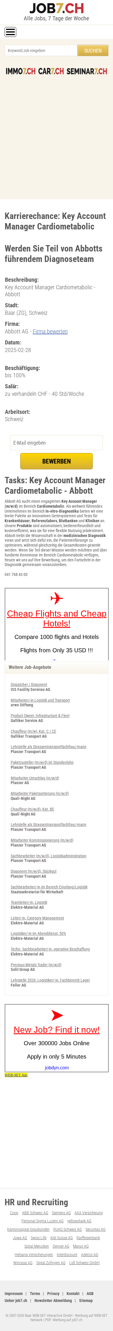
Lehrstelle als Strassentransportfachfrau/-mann (48, 746)
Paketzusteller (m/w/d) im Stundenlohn (42, 762)
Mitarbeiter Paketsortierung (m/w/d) (40, 793)
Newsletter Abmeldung (53, 1300)
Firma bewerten (50, 331)
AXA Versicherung (88, 1212)
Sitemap (86, 1300)
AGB (90, 1293)
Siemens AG (61, 1212)
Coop (14, 1212)
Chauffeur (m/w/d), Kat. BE (32, 809)
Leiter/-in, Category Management (37, 918)
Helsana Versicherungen (34, 1254)
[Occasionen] (51, 71)
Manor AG (81, 1246)
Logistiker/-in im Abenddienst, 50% (38, 933)
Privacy (53, 1293)
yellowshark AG (79, 1221)
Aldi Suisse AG (61, 1237)
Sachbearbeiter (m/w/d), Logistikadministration (48, 856)
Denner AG (61, 1246)
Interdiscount (67, 1254)
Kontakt (73, 1293)
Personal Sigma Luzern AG (42, 1221)
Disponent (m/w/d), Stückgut (34, 871)
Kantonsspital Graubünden (28, 1229)
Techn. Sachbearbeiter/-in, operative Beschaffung (50, 949)
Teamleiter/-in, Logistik (29, 902)
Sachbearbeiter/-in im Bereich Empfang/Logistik (49, 887)
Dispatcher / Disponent (29, 684)
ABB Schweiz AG (35, 1212)
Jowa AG (20, 1237)
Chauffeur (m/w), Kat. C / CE (33, 731)
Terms (35, 1293)
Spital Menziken (36, 1246)
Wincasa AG (22, 1262)
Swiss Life (38, 1237)
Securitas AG (95, 1229)
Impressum (14, 1293)
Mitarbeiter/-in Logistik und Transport (40, 700)
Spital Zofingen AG (50, 1262)
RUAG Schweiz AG (67, 1229)
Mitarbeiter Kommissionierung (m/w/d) (42, 840)
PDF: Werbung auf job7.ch (63, 1320)
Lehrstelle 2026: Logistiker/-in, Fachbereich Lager (50, 980)
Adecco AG (89, 1254)
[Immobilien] (20, 71)
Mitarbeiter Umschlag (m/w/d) (35, 778)
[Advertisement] (56, 134)
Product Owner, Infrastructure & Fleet (40, 715)
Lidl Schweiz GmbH (84, 1262)
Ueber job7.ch (16, 1300)
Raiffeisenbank (88, 1237)
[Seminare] (87, 71)
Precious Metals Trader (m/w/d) (36, 964)
